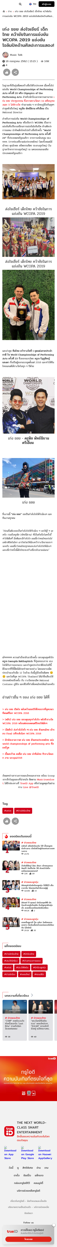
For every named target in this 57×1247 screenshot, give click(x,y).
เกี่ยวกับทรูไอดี (17, 1201)
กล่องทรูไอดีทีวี (22, 1183)
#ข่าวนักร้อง (9, 974)
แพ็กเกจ (39, 1175)
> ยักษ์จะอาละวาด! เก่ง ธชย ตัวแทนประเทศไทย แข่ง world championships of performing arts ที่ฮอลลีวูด (28, 744)
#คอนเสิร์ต (39, 974)
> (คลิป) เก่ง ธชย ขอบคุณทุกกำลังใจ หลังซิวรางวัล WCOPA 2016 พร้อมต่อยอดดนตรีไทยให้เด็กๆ (27, 721)
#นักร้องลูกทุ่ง (39, 967)
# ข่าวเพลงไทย (28, 842)
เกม (46, 1168)
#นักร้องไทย (28, 954)
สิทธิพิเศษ (27, 1168)
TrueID (9, 4)
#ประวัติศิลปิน (22, 967)
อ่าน (10, 11)
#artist (7, 810)
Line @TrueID (31, 787)
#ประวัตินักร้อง (11, 961)
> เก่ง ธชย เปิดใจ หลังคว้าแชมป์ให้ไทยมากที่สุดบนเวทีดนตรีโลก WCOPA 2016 (28, 711)
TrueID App (26, 783)
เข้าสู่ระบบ (46, 4)
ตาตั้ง (17, 1175)
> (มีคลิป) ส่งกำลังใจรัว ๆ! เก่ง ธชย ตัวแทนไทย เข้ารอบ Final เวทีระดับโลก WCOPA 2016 (28, 731)
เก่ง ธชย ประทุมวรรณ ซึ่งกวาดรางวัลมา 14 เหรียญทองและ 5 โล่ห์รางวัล (28, 101)
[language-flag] (30, 4)
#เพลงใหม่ (24, 974)
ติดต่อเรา (28, 1213)
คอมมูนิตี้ (38, 1183)
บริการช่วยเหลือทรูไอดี (28, 1191)
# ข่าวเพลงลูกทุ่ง (29, 882)
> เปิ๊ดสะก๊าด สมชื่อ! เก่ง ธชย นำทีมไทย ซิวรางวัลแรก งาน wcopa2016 (27, 756)
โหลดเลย (28, 1239)
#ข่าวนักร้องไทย (23, 810)
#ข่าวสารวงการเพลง (31, 961)
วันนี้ (11, 1168)
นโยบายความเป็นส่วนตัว (19, 1207)
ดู (18, 1168)
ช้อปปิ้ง (27, 1175)
